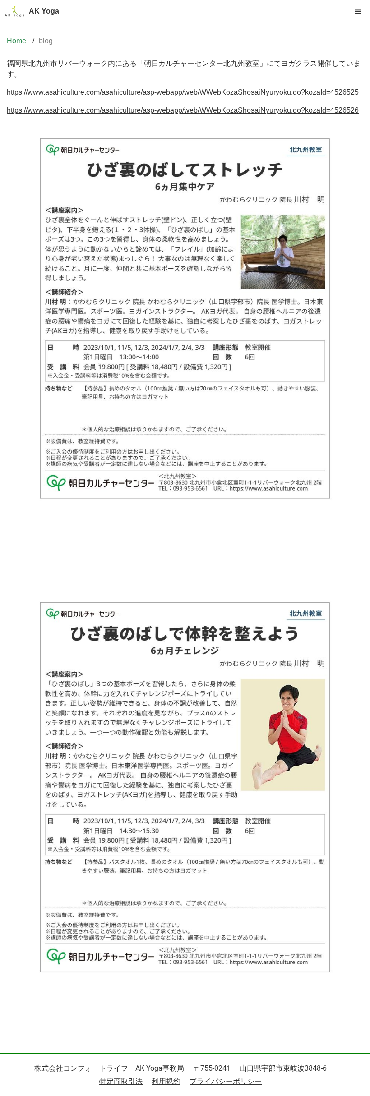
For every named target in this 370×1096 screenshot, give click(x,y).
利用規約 (166, 1081)
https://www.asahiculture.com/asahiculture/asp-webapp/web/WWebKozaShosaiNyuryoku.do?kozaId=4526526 (183, 110)
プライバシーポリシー (226, 1081)
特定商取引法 (121, 1081)
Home (16, 41)
